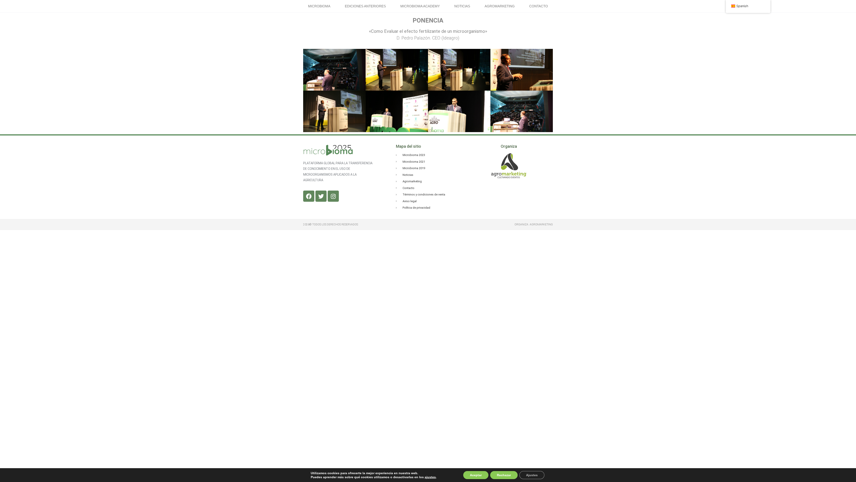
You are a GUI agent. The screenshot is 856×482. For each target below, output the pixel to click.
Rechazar (504, 475)
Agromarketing (500, 6)
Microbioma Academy (420, 6)
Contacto (538, 6)
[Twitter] (321, 196)
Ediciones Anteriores (365, 6)
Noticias (462, 6)
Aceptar (476, 475)
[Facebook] (308, 196)
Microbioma (319, 6)
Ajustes (532, 475)
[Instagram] (333, 196)
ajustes (430, 477)
